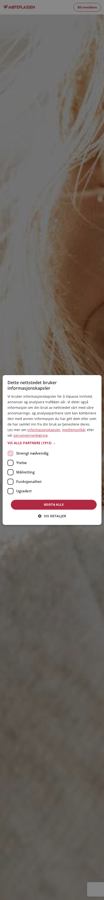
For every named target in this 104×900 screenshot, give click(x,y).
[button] (52, 443)
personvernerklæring (31, 435)
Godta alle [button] (54, 504)
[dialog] (52, 450)
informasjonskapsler (43, 430)
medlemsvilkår (74, 430)
